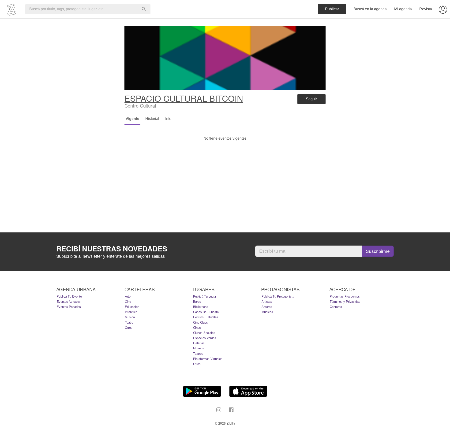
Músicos (267, 312)
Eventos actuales (69, 301)
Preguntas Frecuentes (345, 296)
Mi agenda (403, 9)
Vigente (132, 119)
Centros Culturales (205, 317)
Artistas (267, 301)
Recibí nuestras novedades (111, 249)
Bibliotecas (200, 307)
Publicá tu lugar (204, 296)
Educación (132, 307)
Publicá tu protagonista (278, 296)
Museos (198, 348)
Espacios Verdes (204, 338)
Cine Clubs (200, 322)
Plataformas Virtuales (207, 359)
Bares (197, 301)
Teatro (129, 322)
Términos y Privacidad (345, 301)
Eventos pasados (69, 307)
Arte (128, 296)
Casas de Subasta (206, 312)
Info (168, 119)
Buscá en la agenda (370, 9)
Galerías (199, 343)
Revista (425, 9)
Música (130, 317)
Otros (128, 327)
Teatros (198, 353)
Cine (128, 301)
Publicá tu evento (69, 296)
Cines (197, 327)
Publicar (332, 9)
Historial (152, 119)
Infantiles (131, 312)
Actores (267, 307)
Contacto (336, 307)
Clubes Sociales (204, 333)
